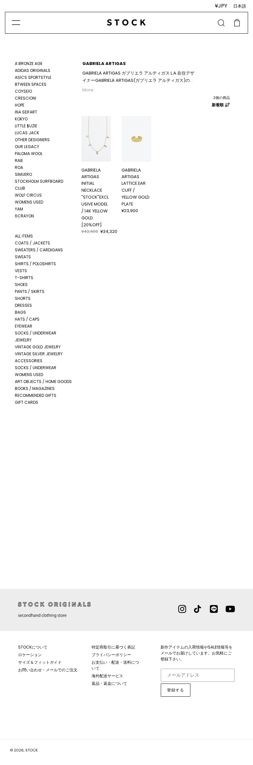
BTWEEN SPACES (30, 84)
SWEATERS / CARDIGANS (39, 250)
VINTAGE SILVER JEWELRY (39, 354)
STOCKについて (32, 647)
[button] (85, 137)
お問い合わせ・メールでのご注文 (47, 670)
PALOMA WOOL (28, 153)
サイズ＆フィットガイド (40, 662)
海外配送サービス (107, 676)
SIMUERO (23, 174)
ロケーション (30, 654)
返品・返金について (109, 683)
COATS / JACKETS (32, 243)
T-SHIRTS (24, 277)
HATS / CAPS (27, 319)
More (88, 90)
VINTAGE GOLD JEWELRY (38, 347)
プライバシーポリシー (111, 654)
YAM (19, 209)
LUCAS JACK (27, 133)
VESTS (21, 270)
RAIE (19, 160)
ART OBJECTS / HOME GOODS (43, 381)
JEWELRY (23, 340)
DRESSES (23, 305)
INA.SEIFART (26, 112)
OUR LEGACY (27, 146)
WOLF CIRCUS (28, 195)
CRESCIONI (25, 98)
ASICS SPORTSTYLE (33, 77)
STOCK (31, 750)
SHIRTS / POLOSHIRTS (35, 264)
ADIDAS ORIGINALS (32, 70)
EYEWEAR (23, 326)
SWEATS (23, 257)
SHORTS (23, 298)
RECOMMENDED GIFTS (35, 395)
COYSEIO (23, 91)
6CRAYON (24, 216)
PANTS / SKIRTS (29, 291)
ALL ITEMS (24, 236)
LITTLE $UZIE (26, 126)
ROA (19, 167)
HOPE (19, 105)
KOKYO (21, 119)
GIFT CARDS (26, 402)
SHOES (21, 284)
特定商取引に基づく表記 (113, 647)
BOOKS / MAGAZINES (35, 388)
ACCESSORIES (28, 361)
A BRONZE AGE (28, 63)
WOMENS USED (29, 202)
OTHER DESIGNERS (32, 140)
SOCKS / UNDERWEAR (35, 333)
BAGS (20, 312)
